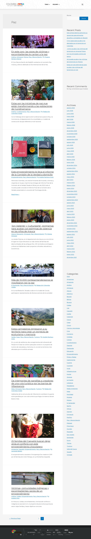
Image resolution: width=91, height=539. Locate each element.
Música (26, 57)
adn (65, 530)
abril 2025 (70, 154)
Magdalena (70, 386)
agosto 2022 (71, 234)
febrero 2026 (71, 125)
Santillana (42, 530)
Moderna (35, 534)
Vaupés (69, 452)
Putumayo (70, 426)
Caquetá (21, 449)
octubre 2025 (71, 136)
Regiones (55, 4)
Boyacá (69, 302)
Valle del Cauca (72, 449)
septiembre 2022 (72, 231)
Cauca (69, 320)
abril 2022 (70, 246)
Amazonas (70, 279)
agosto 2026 (71, 108)
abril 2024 (70, 180)
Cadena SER (56, 530)
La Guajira (70, 380)
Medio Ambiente (72, 389)
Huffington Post (31, 532)
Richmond (28, 534)
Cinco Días (48, 532)
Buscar (69, 15)
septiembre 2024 (72, 171)
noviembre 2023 (72, 194)
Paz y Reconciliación (35, 57)
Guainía (69, 363)
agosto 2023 (71, 203)
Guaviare (70, 366)
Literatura (70, 383)
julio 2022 (70, 237)
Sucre (68, 440)
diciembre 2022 (72, 223)
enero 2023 (70, 220)
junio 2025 (70, 148)
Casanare (70, 317)
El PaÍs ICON (48, 534)
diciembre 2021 (72, 257)
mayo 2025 (70, 151)
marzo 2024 (71, 182)
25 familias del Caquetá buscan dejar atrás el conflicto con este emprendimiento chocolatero (30, 444)
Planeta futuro (64, 532)
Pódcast (69, 423)
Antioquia (20, 57)
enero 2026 (70, 128)
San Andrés (70, 435)
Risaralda (70, 432)
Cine (68, 331)
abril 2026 (70, 119)
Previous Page (15, 518)
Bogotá (69, 297)
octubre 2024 (71, 168)
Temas (46, 4)
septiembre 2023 (72, 200)
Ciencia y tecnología (73, 328)
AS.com (61, 530)
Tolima (69, 443)
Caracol (70, 530)
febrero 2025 (71, 159)
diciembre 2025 (72, 131)
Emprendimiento (16, 177)
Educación (19, 234)
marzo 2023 (71, 214)
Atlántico (70, 294)
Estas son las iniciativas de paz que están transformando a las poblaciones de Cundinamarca (31, 106)
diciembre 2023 (72, 191)
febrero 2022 (71, 251)
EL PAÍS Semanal (59, 532)
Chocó (69, 325)
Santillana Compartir (50, 530)
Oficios (69, 409)
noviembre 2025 (72, 134)
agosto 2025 (71, 142)
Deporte (69, 345)
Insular (69, 374)
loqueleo (61, 534)
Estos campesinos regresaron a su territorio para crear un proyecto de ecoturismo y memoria (29, 332)
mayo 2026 (70, 116)
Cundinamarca (21, 111)
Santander (70, 437)
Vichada (69, 455)
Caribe (13, 337)
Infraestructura (71, 371)
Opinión (69, 412)
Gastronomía (71, 360)
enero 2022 (70, 254)
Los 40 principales (36, 530)
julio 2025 (70, 145)
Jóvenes (69, 377)
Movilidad (70, 394)
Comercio (70, 334)
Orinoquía (27, 234)
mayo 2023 (70, 208)
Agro (68, 276)
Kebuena (69, 532)
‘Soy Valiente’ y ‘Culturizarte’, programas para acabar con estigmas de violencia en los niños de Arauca (32, 229)
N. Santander (15, 285)
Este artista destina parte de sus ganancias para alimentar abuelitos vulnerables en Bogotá (77, 35)
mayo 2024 (70, 177)
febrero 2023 (71, 217)
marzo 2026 (71, 122)
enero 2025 (70, 162)
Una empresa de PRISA (17, 531)
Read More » (15, 194)
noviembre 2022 (72, 226)
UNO (39, 532)
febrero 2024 (71, 185)
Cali (68, 308)
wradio (43, 532)
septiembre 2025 (72, 139)
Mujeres (69, 397)
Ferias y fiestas (71, 357)
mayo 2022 (70, 243)
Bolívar (69, 299)
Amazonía (14, 449)
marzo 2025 (70, 157)
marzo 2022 (71, 249)
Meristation (67, 534)
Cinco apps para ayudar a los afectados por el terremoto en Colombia (76, 43)
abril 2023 (70, 211)
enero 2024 (70, 188)
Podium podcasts (42, 534)
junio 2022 (70, 240)
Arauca (13, 234)
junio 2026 (70, 113)
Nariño (69, 406)
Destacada (70, 348)
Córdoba (69, 337)
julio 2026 (70, 111)
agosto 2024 (71, 174)
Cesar (18, 337)
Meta (13, 389)
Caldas (19, 496)
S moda (54, 534)
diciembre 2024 (72, 165)
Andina (13, 57)
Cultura (69, 340)
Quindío (69, 429)
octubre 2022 (71, 228)
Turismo (37, 337)
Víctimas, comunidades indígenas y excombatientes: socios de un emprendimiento (30, 491)
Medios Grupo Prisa (17, 535)
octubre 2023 (71, 197)
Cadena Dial (54, 532)
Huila (68, 368)
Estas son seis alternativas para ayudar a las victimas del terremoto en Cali (77, 67)
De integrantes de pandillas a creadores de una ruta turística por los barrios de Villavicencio (32, 383)
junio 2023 (70, 205)
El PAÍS (29, 530)
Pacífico (69, 417)
